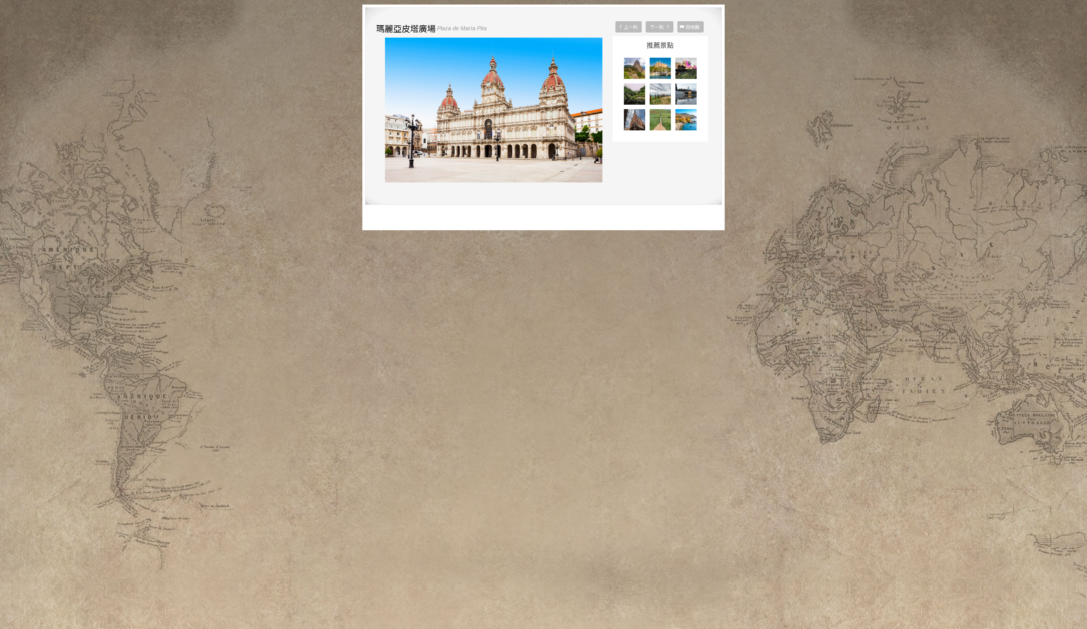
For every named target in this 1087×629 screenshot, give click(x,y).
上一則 (630, 27)
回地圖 (692, 27)
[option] (493, 110)
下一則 (657, 27)
